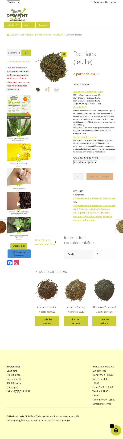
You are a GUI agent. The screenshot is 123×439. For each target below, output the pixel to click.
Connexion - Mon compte (105, 2)
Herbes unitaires (43, 34)
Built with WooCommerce (56, 420)
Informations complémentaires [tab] (45, 242)
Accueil (13, 34)
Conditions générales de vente (23, 420)
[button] (63, 54)
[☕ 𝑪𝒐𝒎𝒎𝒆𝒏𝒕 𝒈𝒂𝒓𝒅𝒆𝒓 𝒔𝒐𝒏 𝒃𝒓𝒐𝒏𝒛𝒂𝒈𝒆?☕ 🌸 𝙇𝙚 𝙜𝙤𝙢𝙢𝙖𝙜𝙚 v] (19, 204)
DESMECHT (58, 34)
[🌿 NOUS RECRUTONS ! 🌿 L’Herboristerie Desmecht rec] (19, 107)
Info (27, 24)
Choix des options (47, 321)
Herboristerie (26, 34)
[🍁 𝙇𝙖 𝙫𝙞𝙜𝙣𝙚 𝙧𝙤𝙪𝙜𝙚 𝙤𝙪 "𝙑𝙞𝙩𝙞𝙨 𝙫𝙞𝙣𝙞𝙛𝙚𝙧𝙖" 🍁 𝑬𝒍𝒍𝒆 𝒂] (19, 229)
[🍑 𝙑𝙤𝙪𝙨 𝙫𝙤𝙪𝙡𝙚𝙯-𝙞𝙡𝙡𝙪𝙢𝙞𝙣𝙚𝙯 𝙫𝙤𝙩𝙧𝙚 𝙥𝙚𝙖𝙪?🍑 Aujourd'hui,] (19, 155)
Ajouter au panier (100, 176)
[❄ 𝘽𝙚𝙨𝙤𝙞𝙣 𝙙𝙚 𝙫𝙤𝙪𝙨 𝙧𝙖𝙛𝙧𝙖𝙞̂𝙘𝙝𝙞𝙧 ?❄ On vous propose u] (19, 180)
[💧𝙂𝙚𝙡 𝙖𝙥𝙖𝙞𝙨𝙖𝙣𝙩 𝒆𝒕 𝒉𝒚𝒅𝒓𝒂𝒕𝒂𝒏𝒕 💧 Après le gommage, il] (19, 131)
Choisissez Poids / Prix (85, 157)
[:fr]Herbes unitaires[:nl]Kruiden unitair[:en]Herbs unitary (92, 216)
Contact (43, 24)
